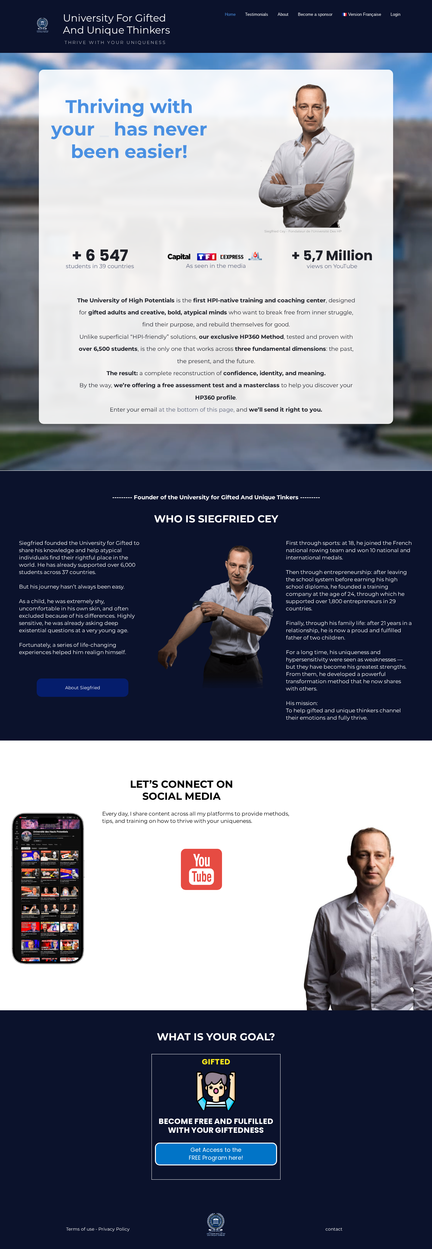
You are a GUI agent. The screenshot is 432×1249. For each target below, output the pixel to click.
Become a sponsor (315, 14)
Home (230, 14)
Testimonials (256, 14)
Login (395, 14)
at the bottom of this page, (197, 409)
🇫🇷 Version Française (361, 14)
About (283, 14)
